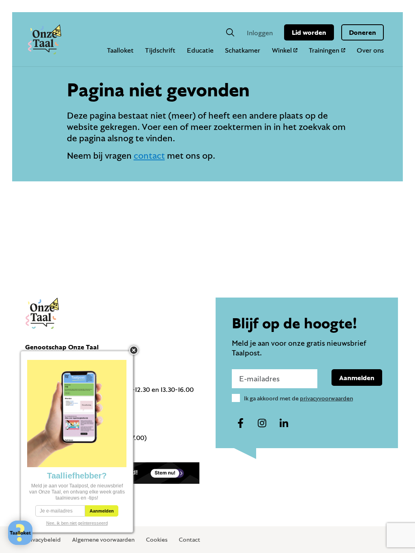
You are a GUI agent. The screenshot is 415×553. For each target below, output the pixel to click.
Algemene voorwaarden (103, 539)
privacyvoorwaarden (326, 398)
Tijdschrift (160, 50)
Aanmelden (356, 377)
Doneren (362, 32)
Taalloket (120, 50)
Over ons (370, 50)
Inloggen (260, 32)
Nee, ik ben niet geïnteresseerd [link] (77, 523)
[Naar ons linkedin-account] (284, 423)
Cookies (156, 539)
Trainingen (324, 50)
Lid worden (309, 32)
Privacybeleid (43, 539)
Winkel (282, 50)
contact (149, 155)
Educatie (200, 50)
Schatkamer (242, 50)
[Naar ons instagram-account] (262, 423)
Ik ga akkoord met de (298, 398)
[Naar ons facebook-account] (241, 423)
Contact (189, 539)
